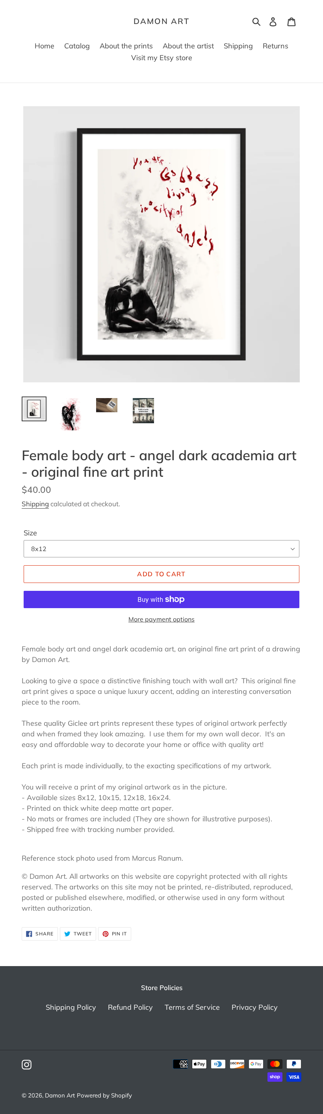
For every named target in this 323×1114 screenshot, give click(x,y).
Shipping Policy (71, 1007)
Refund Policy (130, 1007)
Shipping (35, 504)
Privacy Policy (255, 1007)
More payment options (161, 619)
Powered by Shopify (104, 1095)
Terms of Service (192, 1007)
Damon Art (161, 21)
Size (30, 532)
